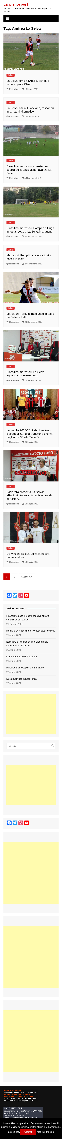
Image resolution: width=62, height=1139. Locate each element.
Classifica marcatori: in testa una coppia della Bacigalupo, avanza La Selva (28, 170)
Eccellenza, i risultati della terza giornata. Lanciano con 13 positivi (27, 644)
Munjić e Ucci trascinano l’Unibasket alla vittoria (30, 631)
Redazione (14, 89)
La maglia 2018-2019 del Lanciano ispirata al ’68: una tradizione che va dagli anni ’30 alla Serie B (29, 434)
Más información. (45, 1132)
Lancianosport (15, 4)
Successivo (26, 576)
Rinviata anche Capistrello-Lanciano (25, 667)
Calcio (10, 75)
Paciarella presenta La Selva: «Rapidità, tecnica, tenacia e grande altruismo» (29, 495)
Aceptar (28, 1132)
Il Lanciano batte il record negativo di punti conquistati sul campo (27, 618)
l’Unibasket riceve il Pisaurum (21, 656)
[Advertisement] (31, 714)
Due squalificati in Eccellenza (21, 679)
